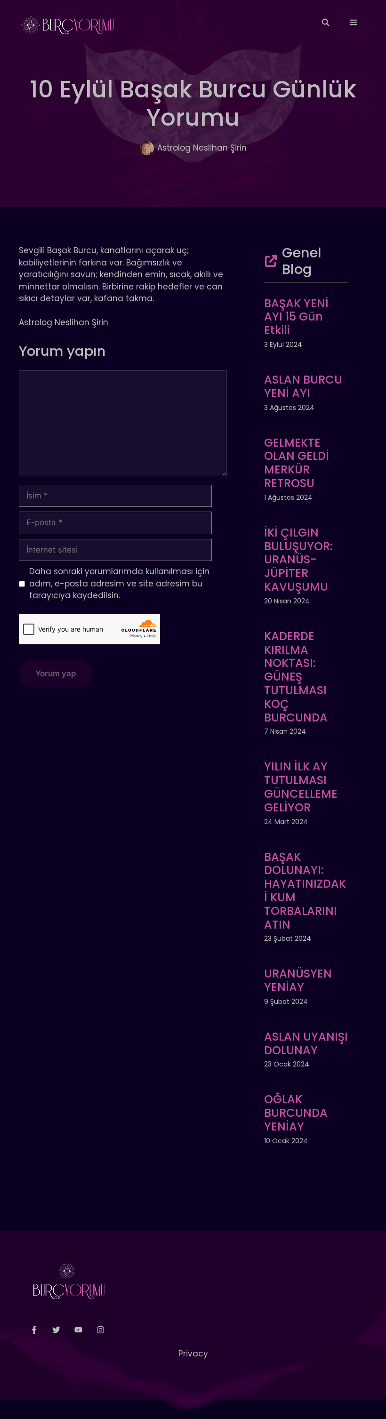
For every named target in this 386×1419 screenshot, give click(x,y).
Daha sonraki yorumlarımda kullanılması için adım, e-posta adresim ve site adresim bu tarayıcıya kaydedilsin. (119, 583)
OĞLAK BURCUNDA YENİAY (296, 1112)
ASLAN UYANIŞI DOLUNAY (306, 1043)
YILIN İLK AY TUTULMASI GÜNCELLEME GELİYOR (301, 787)
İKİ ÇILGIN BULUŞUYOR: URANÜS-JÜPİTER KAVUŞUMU (298, 559)
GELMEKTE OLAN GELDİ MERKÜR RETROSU (296, 463)
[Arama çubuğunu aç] (325, 22)
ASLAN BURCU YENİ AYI (303, 386)
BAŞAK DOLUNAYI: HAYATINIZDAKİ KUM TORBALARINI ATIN (305, 890)
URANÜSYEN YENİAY (298, 980)
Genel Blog (302, 261)
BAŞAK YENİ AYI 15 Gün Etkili (296, 317)
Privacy (193, 1353)
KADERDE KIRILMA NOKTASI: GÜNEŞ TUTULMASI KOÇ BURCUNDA (296, 676)
